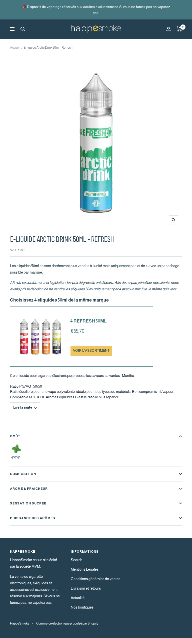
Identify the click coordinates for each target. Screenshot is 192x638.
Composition (23, 474)
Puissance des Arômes (32, 518)
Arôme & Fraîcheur (29, 488)
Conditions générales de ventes (95, 579)
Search (76, 560)
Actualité (77, 598)
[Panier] (179, 28)
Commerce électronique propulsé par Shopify (67, 623)
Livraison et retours (86, 588)
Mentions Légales (84, 569)
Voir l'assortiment (91, 350)
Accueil (15, 47)
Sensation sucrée (28, 503)
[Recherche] (22, 29)
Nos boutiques (82, 607)
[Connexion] (168, 29)
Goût (15, 436)
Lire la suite (22, 407)
